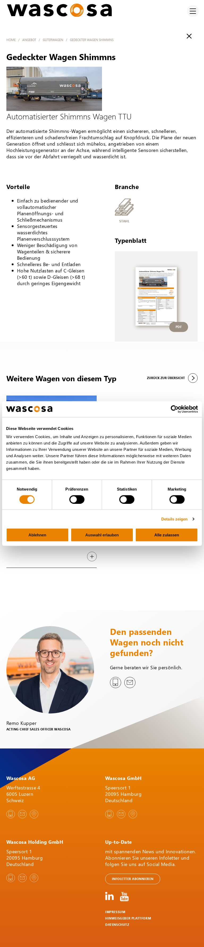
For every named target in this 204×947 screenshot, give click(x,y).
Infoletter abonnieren (133, 879)
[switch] (76, 499)
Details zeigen (174, 519)
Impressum (115, 912)
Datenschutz (117, 925)
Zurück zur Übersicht (166, 378)
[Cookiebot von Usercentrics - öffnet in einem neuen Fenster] (174, 409)
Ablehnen (37, 535)
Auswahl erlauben (102, 535)
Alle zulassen (166, 535)
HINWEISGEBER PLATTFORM (128, 918)
